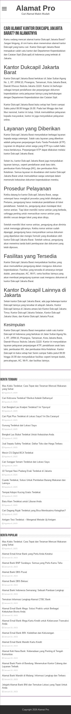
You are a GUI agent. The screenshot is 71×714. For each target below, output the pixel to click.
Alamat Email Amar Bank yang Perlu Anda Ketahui (27, 554)
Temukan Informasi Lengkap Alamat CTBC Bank (26, 599)
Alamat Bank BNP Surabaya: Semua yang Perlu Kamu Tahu (32, 563)
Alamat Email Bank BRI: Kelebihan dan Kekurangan (28, 633)
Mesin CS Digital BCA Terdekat (17, 452)
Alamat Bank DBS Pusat (14, 572)
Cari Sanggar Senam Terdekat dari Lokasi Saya (25, 462)
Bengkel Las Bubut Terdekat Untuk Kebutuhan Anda (28, 434)
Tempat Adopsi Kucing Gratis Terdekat (21, 492)
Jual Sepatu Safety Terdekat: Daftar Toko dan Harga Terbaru (32, 443)
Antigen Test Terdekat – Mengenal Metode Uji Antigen (29, 519)
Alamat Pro (35, 8)
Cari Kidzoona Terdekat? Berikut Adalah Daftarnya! (27, 398)
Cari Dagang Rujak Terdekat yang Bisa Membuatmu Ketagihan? (34, 510)
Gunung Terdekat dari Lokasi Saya (19, 425)
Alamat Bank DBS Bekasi (15, 581)
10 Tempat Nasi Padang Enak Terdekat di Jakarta (27, 471)
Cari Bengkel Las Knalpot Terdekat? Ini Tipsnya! (26, 407)
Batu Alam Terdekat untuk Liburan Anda (22, 501)
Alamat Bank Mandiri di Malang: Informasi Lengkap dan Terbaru (33, 675)
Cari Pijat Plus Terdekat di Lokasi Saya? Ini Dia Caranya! (30, 416)
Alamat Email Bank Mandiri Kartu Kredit (22, 642)
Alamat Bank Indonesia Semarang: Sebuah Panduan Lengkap (33, 590)
